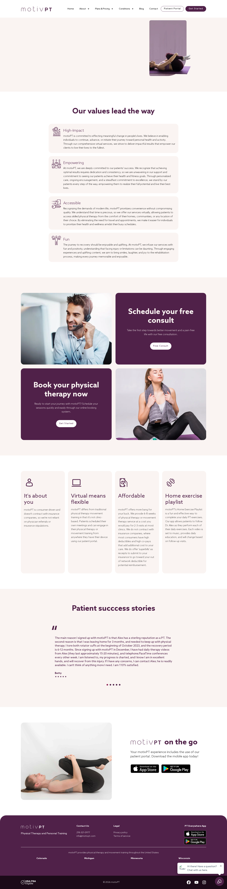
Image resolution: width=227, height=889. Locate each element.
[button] (107, 685)
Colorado (41, 858)
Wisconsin (184, 858)
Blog (141, 9)
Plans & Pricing (102, 9)
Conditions (124, 9)
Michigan (89, 858)
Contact (153, 9)
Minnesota (137, 858)
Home (70, 9)
